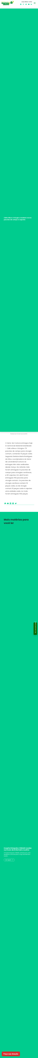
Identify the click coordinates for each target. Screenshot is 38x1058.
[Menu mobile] (35, 3)
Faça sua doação (11, 1054)
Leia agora (8, 860)
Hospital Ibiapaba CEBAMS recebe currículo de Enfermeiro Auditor (17, 849)
